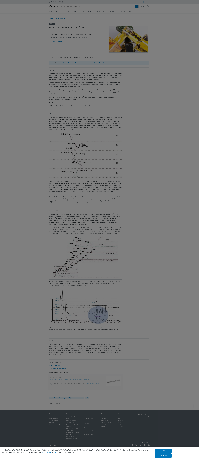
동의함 (163, 451)
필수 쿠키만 (163, 455)
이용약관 (56, 452)
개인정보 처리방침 (46, 452)
